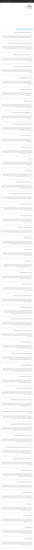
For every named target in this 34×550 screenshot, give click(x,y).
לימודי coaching (29, 170)
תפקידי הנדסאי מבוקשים (27, 237)
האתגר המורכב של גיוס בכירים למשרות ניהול (24, 181)
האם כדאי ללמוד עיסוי (28, 101)
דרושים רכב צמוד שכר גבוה (27, 492)
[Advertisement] (17, 21)
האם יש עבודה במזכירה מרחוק (26, 147)
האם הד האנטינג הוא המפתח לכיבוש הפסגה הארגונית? (22, 124)
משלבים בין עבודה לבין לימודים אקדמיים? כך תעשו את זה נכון (21, 193)
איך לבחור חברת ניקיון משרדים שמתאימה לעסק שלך (22, 54)
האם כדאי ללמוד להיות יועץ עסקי (26, 89)
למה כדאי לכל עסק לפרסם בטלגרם (25, 272)
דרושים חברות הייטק (28, 249)
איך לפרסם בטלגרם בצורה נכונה (26, 307)
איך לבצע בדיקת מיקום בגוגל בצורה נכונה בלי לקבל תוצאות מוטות (20, 43)
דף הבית (32, 14)
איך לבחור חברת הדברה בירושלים (26, 215)
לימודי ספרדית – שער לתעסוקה (26, 204)
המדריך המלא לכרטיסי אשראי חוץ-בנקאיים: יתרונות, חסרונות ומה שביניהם (18, 447)
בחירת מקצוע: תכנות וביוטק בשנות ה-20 (24, 77)
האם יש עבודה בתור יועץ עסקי (26, 365)
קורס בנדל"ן (29, 158)
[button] (24, 6)
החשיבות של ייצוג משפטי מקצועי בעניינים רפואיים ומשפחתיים (21, 399)
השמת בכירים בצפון (28, 538)
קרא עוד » (31, 39)
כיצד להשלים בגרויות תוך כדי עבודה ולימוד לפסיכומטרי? (22, 458)
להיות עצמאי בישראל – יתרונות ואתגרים (24, 227)
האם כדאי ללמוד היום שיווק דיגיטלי (26, 135)
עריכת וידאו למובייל (28, 261)
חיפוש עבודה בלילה (28, 504)
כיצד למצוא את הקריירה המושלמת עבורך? (24, 481)
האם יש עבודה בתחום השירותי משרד (25, 376)
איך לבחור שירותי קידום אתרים (26, 284)
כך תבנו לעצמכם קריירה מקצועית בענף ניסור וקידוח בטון (22, 112)
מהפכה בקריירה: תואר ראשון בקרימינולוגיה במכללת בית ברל (21, 318)
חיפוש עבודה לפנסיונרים (27, 515)
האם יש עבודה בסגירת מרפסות (26, 470)
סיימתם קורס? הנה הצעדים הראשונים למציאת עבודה (22, 330)
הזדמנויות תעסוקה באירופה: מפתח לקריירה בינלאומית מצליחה (21, 424)
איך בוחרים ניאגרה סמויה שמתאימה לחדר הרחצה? (23, 32)
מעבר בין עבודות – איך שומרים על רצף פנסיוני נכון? (23, 66)
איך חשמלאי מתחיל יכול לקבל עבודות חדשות (24, 388)
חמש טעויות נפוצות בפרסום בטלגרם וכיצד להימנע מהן (22, 295)
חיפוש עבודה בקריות (28, 527)
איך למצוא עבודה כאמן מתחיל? (26, 341)
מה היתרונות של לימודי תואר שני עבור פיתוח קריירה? (22, 435)
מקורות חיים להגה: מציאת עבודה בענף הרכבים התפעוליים (21, 353)
